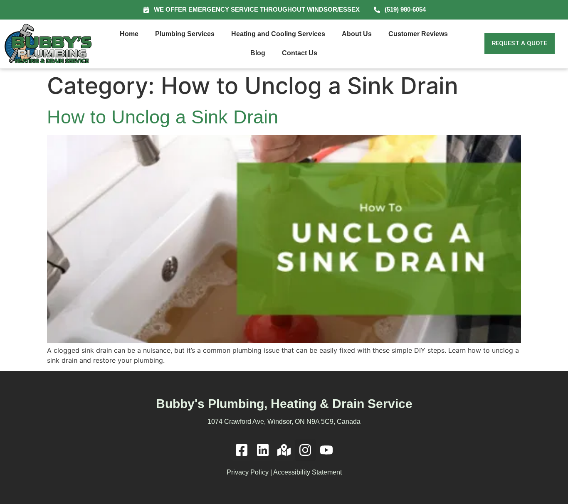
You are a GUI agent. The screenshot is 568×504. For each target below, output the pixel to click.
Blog (257, 53)
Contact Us (299, 53)
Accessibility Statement (307, 472)
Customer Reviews (418, 33)
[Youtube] (326, 450)
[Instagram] (305, 450)
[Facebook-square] (241, 450)
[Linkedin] (262, 450)
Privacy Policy (248, 472)
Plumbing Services (185, 33)
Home (129, 33)
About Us (357, 33)
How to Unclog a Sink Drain (162, 117)
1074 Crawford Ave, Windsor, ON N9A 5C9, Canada (284, 421)
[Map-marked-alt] (283, 450)
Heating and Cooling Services (278, 33)
